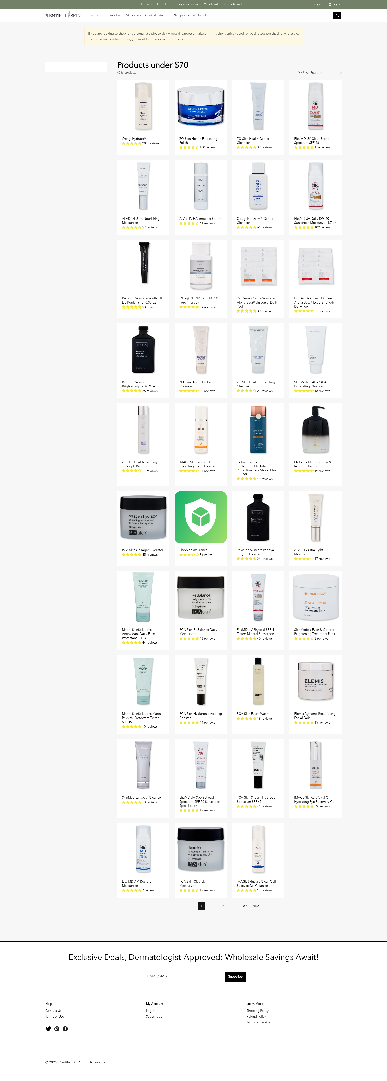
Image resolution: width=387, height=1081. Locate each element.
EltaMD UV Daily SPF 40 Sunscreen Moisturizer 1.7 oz (315, 221)
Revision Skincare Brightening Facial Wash (139, 384)
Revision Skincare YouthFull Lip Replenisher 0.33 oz (142, 300)
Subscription (155, 1016)
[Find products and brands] (337, 15)
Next (256, 906)
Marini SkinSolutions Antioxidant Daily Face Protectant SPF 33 (138, 634)
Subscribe (235, 976)
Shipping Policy (257, 1011)
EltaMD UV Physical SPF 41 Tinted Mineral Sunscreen (256, 632)
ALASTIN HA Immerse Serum (200, 219)
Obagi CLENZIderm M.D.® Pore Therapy (198, 300)
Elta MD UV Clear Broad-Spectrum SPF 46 (312, 141)
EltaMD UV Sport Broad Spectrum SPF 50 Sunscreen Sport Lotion (199, 802)
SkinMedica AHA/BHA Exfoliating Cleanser (310, 384)
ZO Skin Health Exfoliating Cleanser (256, 384)
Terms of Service (258, 1022)
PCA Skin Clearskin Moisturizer (193, 884)
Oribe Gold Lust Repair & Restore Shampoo (312, 464)
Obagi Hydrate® (134, 139)
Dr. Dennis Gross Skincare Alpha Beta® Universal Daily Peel (257, 302)
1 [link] (201, 906)
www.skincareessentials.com (188, 33)
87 (245, 906)
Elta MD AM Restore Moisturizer (136, 884)
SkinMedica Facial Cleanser (142, 797)
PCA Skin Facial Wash (252, 714)
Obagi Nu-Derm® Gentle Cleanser (255, 221)
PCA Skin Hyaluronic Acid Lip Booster (200, 716)
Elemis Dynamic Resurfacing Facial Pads (315, 716)
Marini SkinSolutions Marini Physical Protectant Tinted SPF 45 (142, 718)
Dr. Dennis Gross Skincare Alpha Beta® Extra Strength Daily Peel (314, 302)
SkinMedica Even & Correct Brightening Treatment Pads (314, 632)
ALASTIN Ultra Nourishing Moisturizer (141, 221)
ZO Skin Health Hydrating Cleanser (197, 384)
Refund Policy (256, 1016)
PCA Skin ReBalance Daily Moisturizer (198, 632)
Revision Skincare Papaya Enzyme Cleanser (255, 552)
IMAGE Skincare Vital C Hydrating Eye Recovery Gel (314, 800)
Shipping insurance (193, 550)
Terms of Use (54, 1016)
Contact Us (53, 1011)
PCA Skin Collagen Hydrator (142, 550)
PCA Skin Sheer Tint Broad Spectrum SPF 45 (256, 800)
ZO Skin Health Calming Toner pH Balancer (139, 464)
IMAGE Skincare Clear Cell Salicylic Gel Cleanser (256, 884)
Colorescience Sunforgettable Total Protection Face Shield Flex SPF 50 (256, 468)
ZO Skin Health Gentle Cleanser (253, 141)
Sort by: (303, 72)
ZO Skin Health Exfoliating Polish (198, 141)
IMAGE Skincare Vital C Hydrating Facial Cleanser (198, 464)
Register (319, 4)
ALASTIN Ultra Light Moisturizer (308, 552)
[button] (93, 16)
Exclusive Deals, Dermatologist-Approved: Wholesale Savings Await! (192, 4)
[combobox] (256, 15)
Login (150, 1011)
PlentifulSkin (68, 1062)
